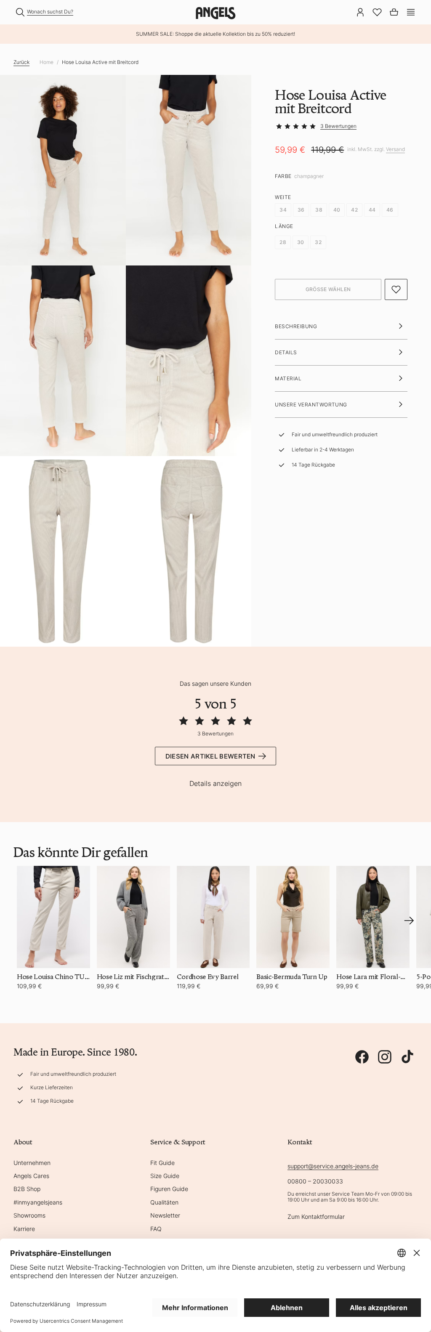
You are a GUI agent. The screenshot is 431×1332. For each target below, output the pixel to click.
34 (282, 210)
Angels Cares (31, 1176)
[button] (411, 11)
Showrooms (29, 1215)
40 (336, 210)
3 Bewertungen (338, 126)
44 (372, 210)
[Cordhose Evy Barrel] (213, 917)
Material (288, 378)
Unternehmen (32, 1163)
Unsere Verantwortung (311, 404)
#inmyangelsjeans (37, 1202)
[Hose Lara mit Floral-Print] (373, 917)
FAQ (156, 1229)
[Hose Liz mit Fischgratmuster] (133, 917)
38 (318, 210)
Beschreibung (296, 326)
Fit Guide (162, 1163)
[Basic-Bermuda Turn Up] (293, 917)
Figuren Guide (169, 1189)
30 (300, 242)
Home (46, 62)
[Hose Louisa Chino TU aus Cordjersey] (53, 917)
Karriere (24, 1229)
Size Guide (164, 1176)
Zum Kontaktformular (316, 1216)
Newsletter (165, 1215)
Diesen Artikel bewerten (210, 756)
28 (282, 242)
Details (286, 352)
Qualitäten (164, 1202)
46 (389, 210)
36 (301, 210)
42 (354, 210)
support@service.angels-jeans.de (332, 1166)
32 (318, 242)
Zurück (21, 62)
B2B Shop (26, 1189)
